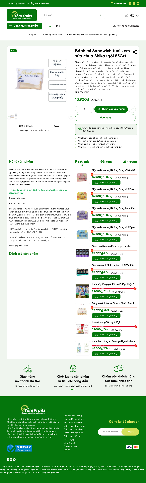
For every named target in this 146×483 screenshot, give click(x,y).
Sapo (56, 473)
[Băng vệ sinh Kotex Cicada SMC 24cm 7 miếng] (82, 310)
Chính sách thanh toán (74, 426)
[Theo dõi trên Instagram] (11, 460)
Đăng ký (130, 432)
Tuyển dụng (69, 440)
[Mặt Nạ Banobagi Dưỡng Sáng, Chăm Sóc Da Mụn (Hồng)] (82, 177)
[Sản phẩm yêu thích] (137, 15)
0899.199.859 (120, 4)
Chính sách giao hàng (74, 429)
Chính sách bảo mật (73, 433)
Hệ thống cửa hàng (127, 26)
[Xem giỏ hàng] (132, 15)
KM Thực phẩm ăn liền (40, 131)
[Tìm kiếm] (101, 15)
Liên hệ (67, 450)
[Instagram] (134, 3)
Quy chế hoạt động (73, 416)
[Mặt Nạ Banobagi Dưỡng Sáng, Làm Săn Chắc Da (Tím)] (82, 215)
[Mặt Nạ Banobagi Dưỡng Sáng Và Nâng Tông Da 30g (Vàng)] (82, 196)
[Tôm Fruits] (129, 447)
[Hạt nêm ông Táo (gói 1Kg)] (82, 329)
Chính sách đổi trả (72, 436)
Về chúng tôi (69, 443)
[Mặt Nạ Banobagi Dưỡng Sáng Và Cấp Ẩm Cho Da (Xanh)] (82, 234)
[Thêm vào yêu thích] (132, 109)
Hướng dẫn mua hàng (74, 419)
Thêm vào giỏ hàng (113, 109)
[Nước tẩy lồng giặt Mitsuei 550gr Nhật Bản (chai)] (82, 291)
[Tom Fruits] (136, 447)
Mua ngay (105, 117)
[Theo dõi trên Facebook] (8, 460)
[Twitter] (138, 3)
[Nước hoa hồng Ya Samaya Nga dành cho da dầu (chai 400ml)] (82, 348)
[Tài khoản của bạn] (126, 15)
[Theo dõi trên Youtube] (14, 460)
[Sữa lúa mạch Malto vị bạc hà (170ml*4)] (82, 272)
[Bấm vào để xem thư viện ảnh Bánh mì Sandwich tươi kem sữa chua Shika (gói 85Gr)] (40, 79)
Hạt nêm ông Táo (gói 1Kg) (106, 322)
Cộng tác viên (70, 446)
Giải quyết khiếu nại (73, 423)
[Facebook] (130, 3)
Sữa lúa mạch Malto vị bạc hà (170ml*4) (113, 265)
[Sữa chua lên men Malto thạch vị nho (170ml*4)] (82, 253)
